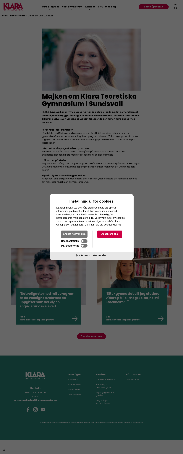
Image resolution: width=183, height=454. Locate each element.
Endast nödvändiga (74, 234)
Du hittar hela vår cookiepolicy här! (103, 224)
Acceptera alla (109, 234)
